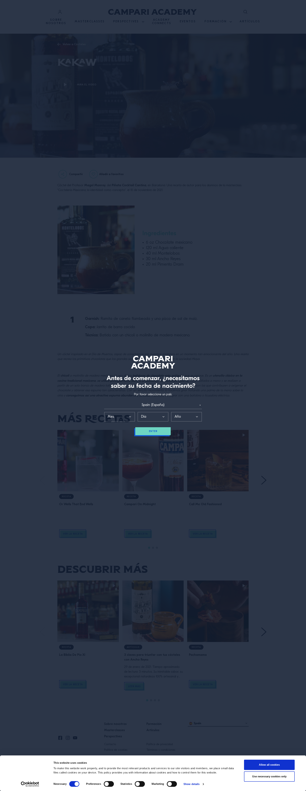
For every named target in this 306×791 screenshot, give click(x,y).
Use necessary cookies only (269, 776)
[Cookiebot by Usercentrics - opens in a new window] (30, 784)
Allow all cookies (269, 764)
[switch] (109, 784)
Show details (191, 784)
